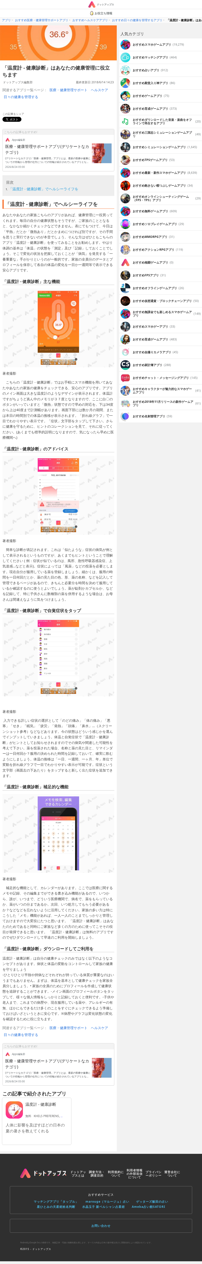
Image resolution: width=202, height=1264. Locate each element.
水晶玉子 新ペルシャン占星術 (103, 1207)
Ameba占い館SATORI (148, 1207)
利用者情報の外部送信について (135, 1173)
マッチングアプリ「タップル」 (56, 1201)
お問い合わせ (101, 1226)
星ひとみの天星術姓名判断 (56, 1207)
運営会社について (172, 1173)
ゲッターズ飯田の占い (152, 1201)
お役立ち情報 (103, 13)
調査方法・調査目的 (97, 1173)
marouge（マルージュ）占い (107, 1201)
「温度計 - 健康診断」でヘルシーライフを (43, 188)
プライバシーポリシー (154, 1173)
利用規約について (116, 1173)
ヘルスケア (99, 90)
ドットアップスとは (78, 1173)
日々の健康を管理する (21, 96)
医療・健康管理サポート (68, 90)
